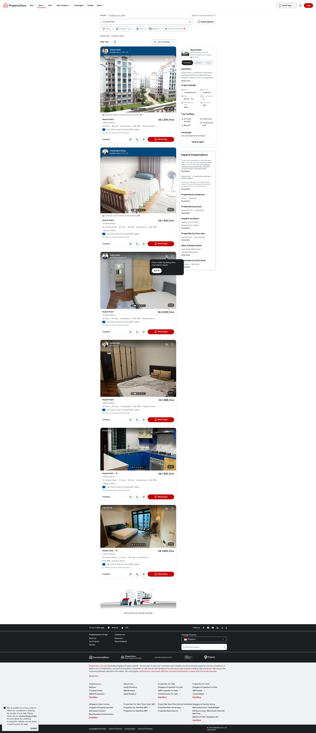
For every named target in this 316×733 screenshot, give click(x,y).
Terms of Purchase (145, 729)
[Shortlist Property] (172, 59)
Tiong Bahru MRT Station (191, 249)
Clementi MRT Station (189, 252)
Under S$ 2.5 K (186, 210)
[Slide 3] (135, 210)
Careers (92, 645)
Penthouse (195, 264)
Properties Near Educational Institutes (175, 704)
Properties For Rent (201, 684)
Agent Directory (130, 694)
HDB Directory (129, 691)
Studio (184, 198)
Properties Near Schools (168, 711)
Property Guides (95, 691)
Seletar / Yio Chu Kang (190, 222)
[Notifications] (300, 5)
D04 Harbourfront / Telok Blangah (205, 708)
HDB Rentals (197, 691)
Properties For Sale (166, 684)
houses (192, 671)
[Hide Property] (167, 59)
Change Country (188, 635)
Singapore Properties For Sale (170, 687)
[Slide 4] (133, 109)
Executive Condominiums (179, 671)
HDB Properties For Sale (168, 691)
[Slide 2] (133, 210)
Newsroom (119, 638)
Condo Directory (130, 687)
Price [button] (208, 62)
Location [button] (198, 62)
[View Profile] (115, 51)
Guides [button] (90, 5)
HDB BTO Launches (96, 694)
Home (103, 15)
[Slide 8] (142, 109)
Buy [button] (31, 5)
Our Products (94, 641)
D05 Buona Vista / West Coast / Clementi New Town (208, 712)
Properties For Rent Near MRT (136, 711)
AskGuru (92, 687)
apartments (155, 671)
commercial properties (208, 671)
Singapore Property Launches (101, 708)
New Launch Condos (97, 711)
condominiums (144, 671)
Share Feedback (121, 641)
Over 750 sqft (186, 237)
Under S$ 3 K (199, 210)
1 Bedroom (193, 198)
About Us (92, 638)
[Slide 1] (131, 305)
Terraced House (200, 168)
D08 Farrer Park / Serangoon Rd (205, 717)
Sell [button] (49, 5)
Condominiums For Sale (168, 694)
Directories (128, 684)
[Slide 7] (140, 109)
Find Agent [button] (79, 5)
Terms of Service (115, 729)
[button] (187, 81)
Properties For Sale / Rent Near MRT (139, 704)
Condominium (187, 166)
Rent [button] (41, 5)
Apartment (198, 166)
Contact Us (120, 634)
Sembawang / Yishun (190, 225)
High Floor (185, 264)
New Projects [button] (63, 5)
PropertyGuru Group (98, 634)
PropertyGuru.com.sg (97, 666)
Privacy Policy (31, 716)
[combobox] (147, 21)
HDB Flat (207, 164)
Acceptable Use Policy (97, 729)
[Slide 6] (138, 109)
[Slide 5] (135, 109)
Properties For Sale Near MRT (136, 708)
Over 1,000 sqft (199, 237)
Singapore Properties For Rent (204, 687)
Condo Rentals (198, 694)
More (99, 5)
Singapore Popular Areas (203, 704)
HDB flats (164, 671)
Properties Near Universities (169, 708)
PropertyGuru (95, 684)
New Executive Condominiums (101, 714)
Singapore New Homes (99, 704)
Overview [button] (187, 62)
